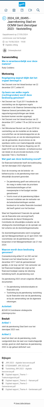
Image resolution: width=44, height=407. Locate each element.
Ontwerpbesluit (14, 50)
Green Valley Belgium (23, 403)
